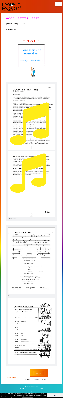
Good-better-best (11, 377)
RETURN (38, 373)
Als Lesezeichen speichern (31, 386)
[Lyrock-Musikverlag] (11, 6)
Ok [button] (55, 395)
